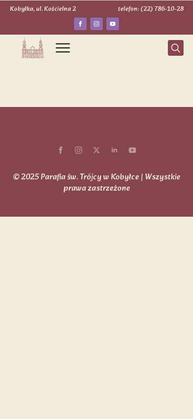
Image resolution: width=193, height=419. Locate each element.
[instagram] (96, 24)
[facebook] (80, 24)
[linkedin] (114, 150)
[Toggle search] (176, 48)
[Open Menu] (63, 48)
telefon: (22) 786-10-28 (151, 9)
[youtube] (112, 24)
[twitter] (96, 150)
